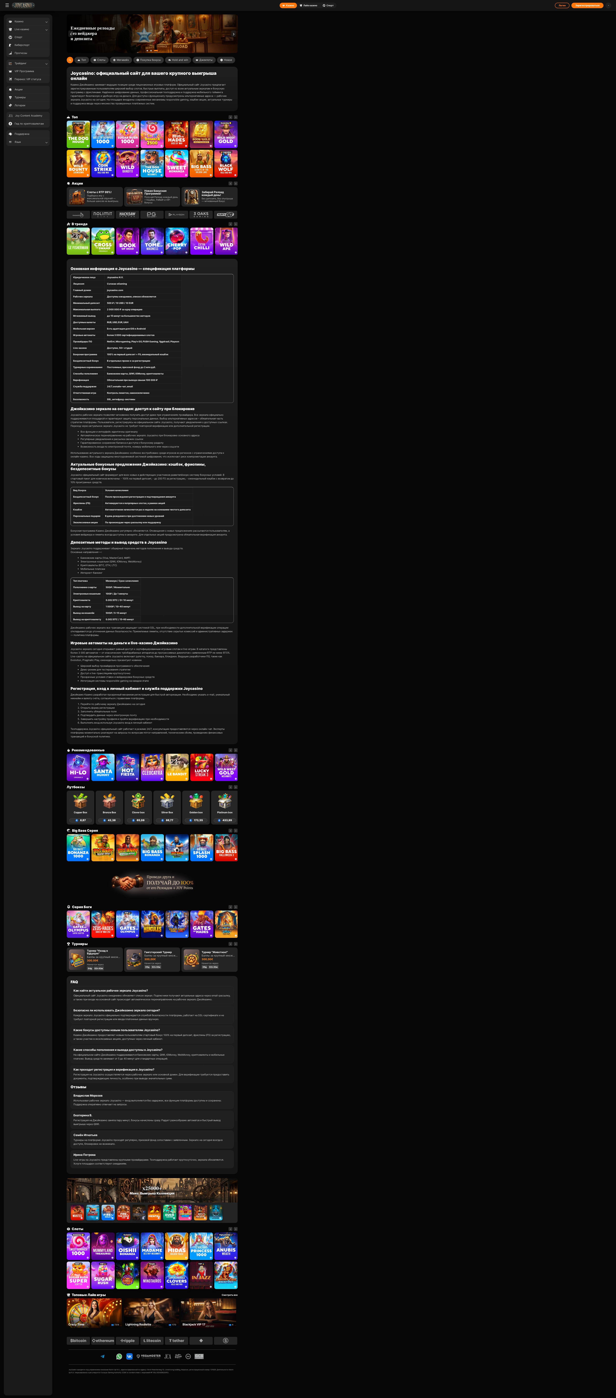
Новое (228, 59)
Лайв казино (310, 5)
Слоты (101, 59)
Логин (562, 5)
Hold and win (180, 59)
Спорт (330, 5)
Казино (290, 5)
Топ (83, 59)
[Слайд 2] (152, 50)
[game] (127, 163)
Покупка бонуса (150, 59)
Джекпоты (206, 59)
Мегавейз (123, 59)
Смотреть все (230, 1295)
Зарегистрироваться (587, 5)
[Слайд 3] (157, 50)
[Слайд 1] (147, 50)
